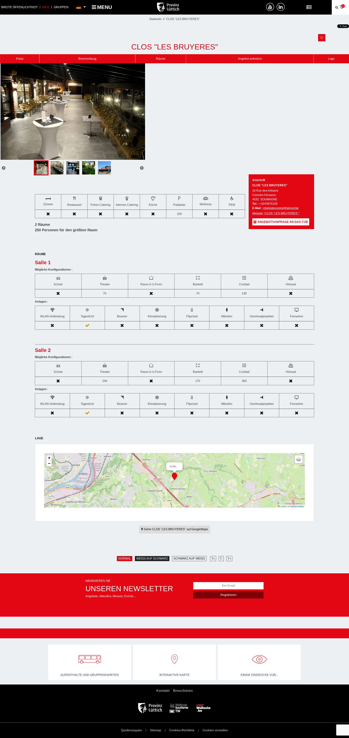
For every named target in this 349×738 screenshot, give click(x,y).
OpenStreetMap (297, 506)
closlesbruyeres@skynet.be (281, 208)
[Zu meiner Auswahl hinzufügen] (321, 37)
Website (276, 213)
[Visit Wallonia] (203, 707)
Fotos (19, 58)
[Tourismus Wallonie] (178, 707)
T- (221, 558)
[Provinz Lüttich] (150, 707)
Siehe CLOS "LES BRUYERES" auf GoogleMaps (176, 529)
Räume (160, 58)
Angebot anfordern (250, 58)
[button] (174, 476)
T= (213, 558)
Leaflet (283, 506)
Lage (331, 58)
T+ (229, 558)
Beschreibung (87, 58)
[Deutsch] (79, 7)
